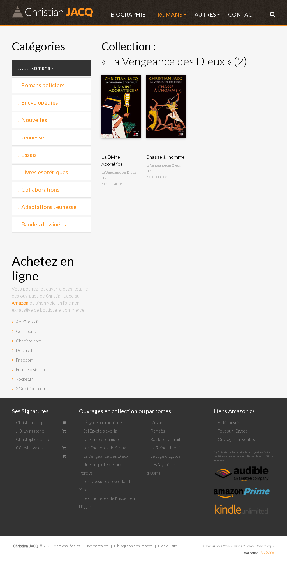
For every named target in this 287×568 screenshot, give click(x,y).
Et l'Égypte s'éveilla (100, 430)
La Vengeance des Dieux (105, 456)
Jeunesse (32, 137)
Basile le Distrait (165, 439)
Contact (242, 14)
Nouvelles (34, 119)
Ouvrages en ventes (236, 439)
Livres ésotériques (44, 172)
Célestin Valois (29, 447)
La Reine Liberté (166, 447)
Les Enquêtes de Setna (104, 447)
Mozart (157, 422)
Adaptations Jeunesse (49, 206)
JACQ (58, 11)
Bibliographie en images (133, 546)
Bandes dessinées (43, 224)
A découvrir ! (230, 422)
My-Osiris (267, 553)
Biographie (128, 14)
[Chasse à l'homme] (166, 73)
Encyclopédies (39, 102)
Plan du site (167, 546)
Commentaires (97, 546)
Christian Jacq (29, 422)
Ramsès (158, 430)
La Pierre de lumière (102, 439)
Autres (205, 14)
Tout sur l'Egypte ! (234, 430)
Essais (29, 154)
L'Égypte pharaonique (102, 422)
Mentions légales (67, 546)
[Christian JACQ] (25, 541)
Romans (170, 14)
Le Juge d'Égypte (166, 456)
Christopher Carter (34, 439)
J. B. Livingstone (30, 430)
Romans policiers (42, 85)
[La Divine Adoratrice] (121, 73)
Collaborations (40, 189)
